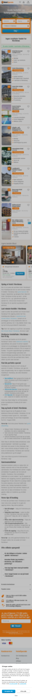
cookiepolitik (23, 683)
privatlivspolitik (13, 683)
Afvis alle (23, 691)
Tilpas (16, 695)
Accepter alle (9, 691)
